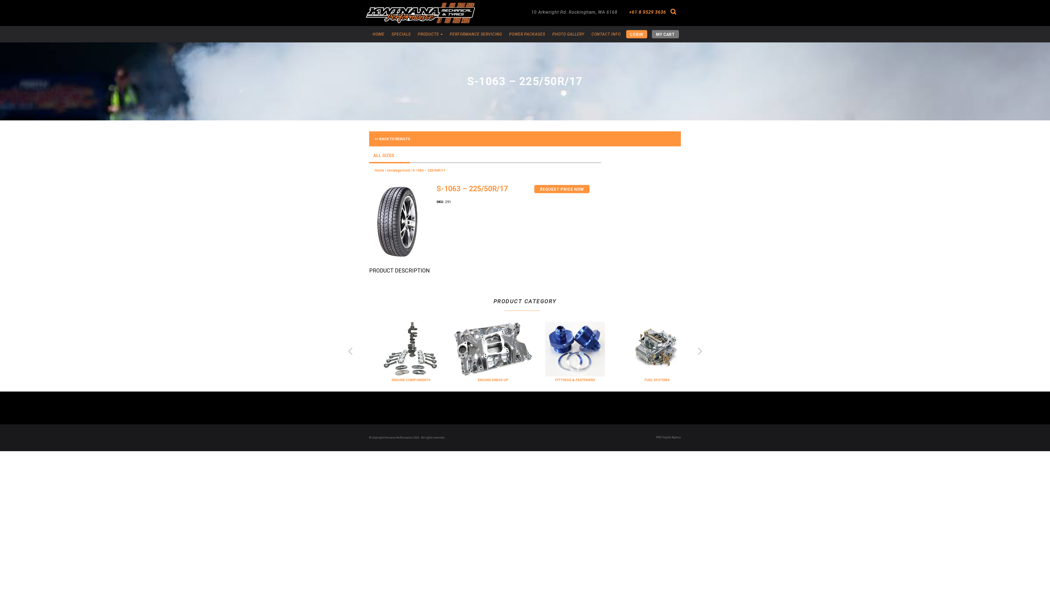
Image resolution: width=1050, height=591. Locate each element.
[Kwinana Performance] (420, 13)
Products (429, 34)
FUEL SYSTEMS (648, 380)
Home (378, 34)
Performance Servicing (476, 34)
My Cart (665, 34)
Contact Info (606, 34)
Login (636, 34)
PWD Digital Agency (668, 437)
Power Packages (527, 34)
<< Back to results (392, 139)
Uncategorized (398, 170)
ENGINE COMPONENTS (402, 380)
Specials (401, 34)
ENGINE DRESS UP (484, 380)
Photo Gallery (568, 34)
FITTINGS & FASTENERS (566, 380)
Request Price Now (562, 189)
